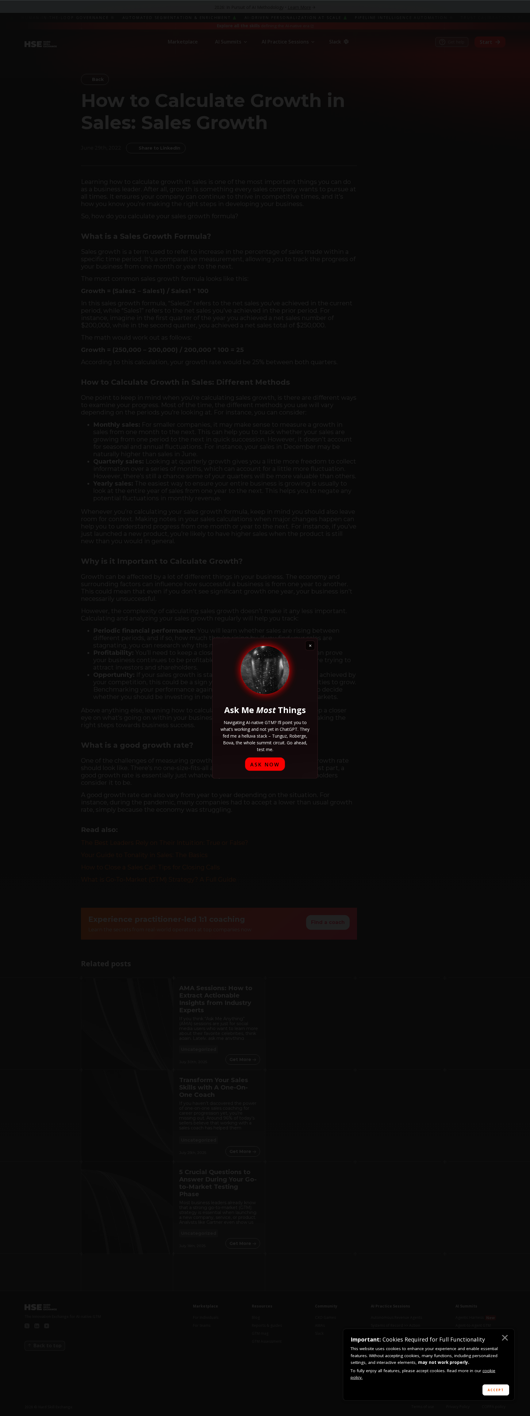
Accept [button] (496, 1390)
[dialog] (429, 1365)
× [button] (504, 1338)
